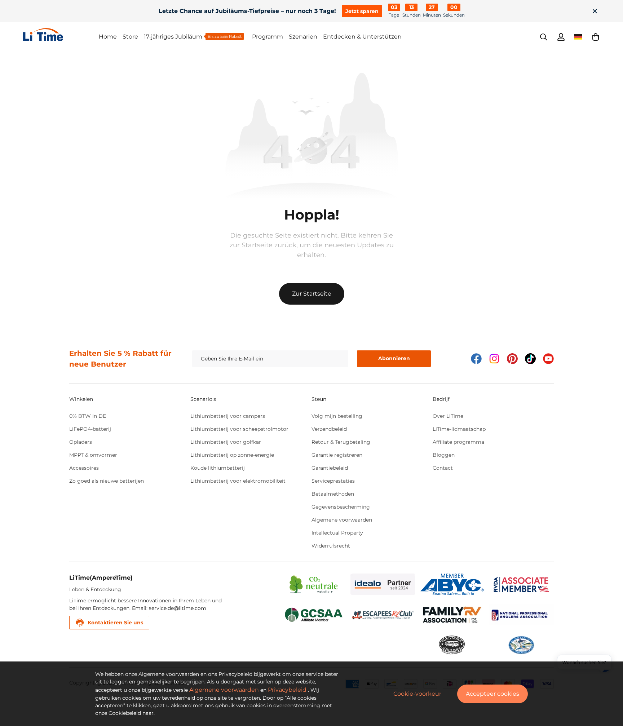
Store (130, 36)
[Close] (595, 11)
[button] (595, 36)
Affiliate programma (458, 442)
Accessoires (84, 468)
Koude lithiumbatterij (217, 468)
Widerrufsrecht (331, 546)
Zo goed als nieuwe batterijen (106, 481)
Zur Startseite (311, 293)
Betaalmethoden (333, 494)
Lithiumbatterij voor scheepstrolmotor (239, 429)
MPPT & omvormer (93, 455)
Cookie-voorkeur (417, 693)
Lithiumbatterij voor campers (227, 416)
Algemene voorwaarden (342, 520)
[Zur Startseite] (61, 34)
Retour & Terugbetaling (341, 442)
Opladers (80, 442)
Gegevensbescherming (341, 507)
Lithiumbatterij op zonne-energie (232, 455)
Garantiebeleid (330, 468)
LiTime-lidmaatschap (459, 429)
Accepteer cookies (492, 693)
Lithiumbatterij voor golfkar (225, 442)
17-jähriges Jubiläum (173, 36)
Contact (443, 468)
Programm (267, 36)
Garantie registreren (337, 455)
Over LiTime (448, 416)
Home (108, 36)
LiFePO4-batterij (90, 429)
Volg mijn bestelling (337, 416)
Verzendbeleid (329, 429)
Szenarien (303, 36)
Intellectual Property (337, 533)
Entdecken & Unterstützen (362, 36)
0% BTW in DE (87, 416)
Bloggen (444, 455)
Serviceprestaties (333, 481)
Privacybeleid (287, 689)
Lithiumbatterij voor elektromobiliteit (238, 481)
